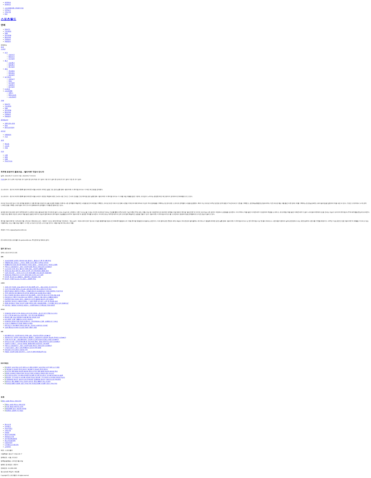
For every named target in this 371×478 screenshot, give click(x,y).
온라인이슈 (8, 161)
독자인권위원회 (10, 434)
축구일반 (12, 67)
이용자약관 (8, 443)
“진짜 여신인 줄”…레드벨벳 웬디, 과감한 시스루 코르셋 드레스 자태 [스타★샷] (32, 339)
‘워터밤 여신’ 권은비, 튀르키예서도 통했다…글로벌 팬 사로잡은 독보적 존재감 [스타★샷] (35, 337)
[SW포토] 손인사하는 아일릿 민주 (16, 350)
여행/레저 (8, 135)
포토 (2, 140)
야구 (6, 53)
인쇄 (2, 179)
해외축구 (12, 65)
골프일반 (12, 75)
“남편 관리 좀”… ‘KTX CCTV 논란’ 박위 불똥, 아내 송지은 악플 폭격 (28, 273)
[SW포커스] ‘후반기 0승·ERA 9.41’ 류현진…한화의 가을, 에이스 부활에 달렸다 (31, 297)
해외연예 (8, 37)
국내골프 (12, 71)
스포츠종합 (8, 91)
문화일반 (8, 41)
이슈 (2, 151)
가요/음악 (8, 31)
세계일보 (8, 2)
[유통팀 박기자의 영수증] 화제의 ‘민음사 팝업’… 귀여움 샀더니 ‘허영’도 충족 (31, 265)
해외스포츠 (12, 95)
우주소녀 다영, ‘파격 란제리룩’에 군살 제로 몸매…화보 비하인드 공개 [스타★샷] (32, 341)
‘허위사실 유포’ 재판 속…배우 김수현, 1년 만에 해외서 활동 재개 (27, 271)
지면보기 (8, 10)
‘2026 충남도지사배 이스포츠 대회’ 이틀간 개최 (21, 327)
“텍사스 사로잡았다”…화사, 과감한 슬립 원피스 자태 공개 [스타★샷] (28, 267)
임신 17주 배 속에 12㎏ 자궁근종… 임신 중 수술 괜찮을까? (24, 315)
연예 (2, 100)
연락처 (7, 432)
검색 (2, 47)
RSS (6, 14)
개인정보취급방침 (11, 438)
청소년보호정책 (10, 440)
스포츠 (3, 49)
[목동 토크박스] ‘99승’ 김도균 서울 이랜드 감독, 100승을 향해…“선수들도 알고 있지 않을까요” (37, 303)
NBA (10, 81)
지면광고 (8, 426)
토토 (6, 125)
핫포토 (7, 144)
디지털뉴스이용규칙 (12, 445)
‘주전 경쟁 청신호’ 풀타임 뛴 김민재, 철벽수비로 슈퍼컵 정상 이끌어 (28, 293)
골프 (6, 69)
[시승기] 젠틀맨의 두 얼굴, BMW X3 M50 (18, 323)
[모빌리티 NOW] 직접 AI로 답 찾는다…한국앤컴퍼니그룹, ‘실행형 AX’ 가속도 (31, 321)
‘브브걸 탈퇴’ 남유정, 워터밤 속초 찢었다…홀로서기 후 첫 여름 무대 (28, 260)
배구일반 (12, 87)
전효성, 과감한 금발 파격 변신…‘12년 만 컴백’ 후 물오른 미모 (25, 352)
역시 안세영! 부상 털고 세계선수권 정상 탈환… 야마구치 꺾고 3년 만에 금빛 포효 (32, 295)
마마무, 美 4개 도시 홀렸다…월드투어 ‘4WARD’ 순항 (23, 277)
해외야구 (12, 57)
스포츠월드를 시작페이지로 (14, 8)
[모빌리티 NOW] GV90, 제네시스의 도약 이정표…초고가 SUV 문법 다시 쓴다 (31, 313)
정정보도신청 (9, 436)
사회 (6, 155)
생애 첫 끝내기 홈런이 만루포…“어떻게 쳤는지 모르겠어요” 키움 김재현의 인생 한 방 (34, 291)
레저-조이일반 (9, 127)
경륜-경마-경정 (10, 123)
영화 (6, 33)
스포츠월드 (8, 19)
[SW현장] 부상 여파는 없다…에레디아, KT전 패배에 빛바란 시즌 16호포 (29, 299)
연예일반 (8, 39)
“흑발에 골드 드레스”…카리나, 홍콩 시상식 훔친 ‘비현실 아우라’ (27, 262)
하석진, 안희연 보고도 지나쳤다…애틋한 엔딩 (20, 279)
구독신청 (8, 12)
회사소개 (8, 424)
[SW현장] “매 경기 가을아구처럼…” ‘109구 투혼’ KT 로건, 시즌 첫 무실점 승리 (31, 301)
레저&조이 (4, 120)
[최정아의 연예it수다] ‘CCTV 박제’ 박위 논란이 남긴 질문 (24, 275)
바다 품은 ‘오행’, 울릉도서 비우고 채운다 (19, 319)
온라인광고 (8, 428)
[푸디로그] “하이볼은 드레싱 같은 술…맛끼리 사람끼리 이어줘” (26, 325)
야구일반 (12, 59)
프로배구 (12, 85)
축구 (6, 61)
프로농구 (12, 79)
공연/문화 (8, 35)
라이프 (3, 131)
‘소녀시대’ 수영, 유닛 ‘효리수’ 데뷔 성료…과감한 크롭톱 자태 (25, 269)
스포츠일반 (12, 97)
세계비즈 (8, 4)
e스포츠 (7, 89)
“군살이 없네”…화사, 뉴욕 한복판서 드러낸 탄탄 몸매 (23, 347)
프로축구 (12, 63)
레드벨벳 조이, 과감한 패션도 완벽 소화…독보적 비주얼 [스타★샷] (27, 335)
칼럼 (6, 157)
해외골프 (12, 73)
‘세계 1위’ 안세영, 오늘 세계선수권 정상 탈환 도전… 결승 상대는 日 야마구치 (31, 287)
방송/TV (7, 29)
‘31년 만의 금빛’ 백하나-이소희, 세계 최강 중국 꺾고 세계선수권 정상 (28, 289)
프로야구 (12, 55)
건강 (6, 137)
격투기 (11, 93)
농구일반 (12, 83)
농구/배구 (8, 77)
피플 (6, 159)
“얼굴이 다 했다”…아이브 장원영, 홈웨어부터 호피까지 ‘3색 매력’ (27, 343)
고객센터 (8, 447)
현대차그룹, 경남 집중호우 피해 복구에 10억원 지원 (22, 317)
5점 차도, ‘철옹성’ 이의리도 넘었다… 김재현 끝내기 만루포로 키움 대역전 (30, 305)
